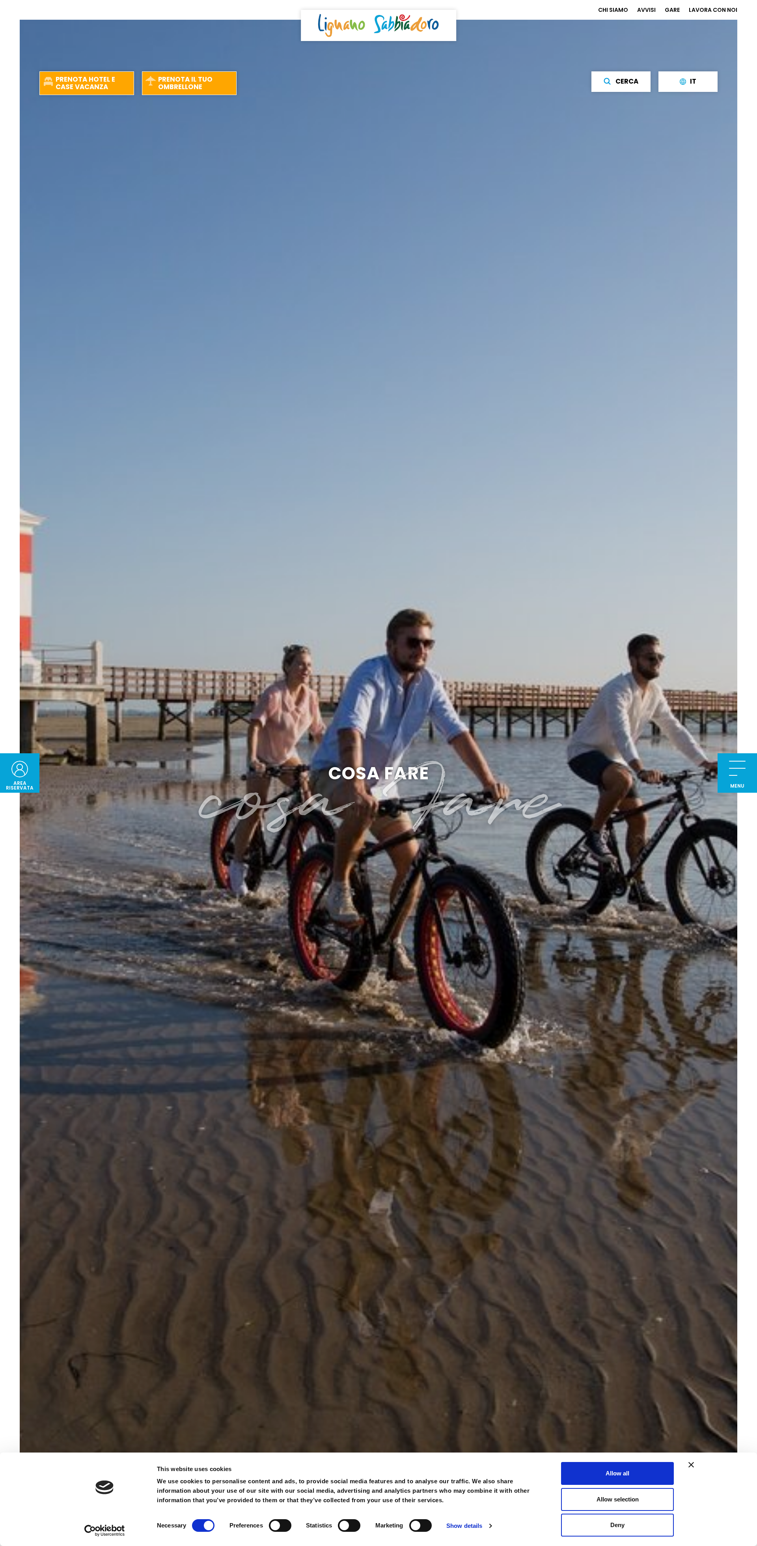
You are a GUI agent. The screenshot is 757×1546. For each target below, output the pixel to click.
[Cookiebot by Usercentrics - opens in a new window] (104, 1531)
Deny (617, 1525)
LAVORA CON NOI (713, 10)
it (693, 81)
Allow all (617, 1473)
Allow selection (618, 1499)
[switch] (280, 1525)
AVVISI (646, 10)
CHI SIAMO (613, 10)
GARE (672, 10)
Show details (464, 1525)
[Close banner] (691, 1465)
